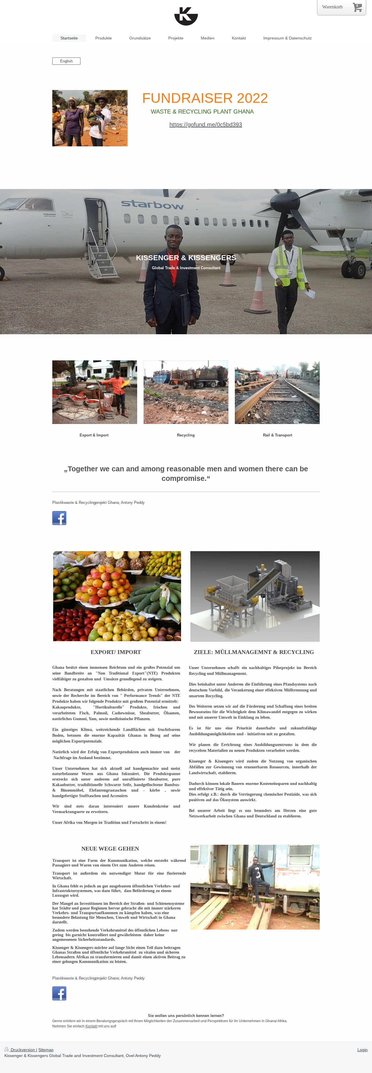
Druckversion (23, 1049)
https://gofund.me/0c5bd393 (205, 124)
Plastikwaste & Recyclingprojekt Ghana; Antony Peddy (98, 502)
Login (362, 1049)
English (66, 61)
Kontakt (91, 1026)
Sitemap (45, 1049)
